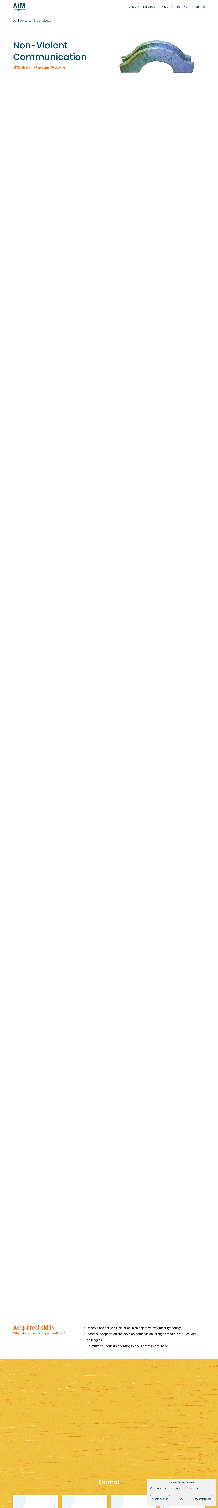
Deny (180, 1498)
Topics (131, 7)
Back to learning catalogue (34, 20)
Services (149, 7)
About (166, 7)
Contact (183, 7)
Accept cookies (160, 1498)
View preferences (202, 1498)
